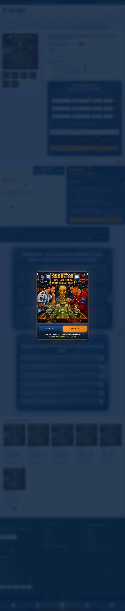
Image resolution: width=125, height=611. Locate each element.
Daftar (74, 329)
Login (50, 329)
